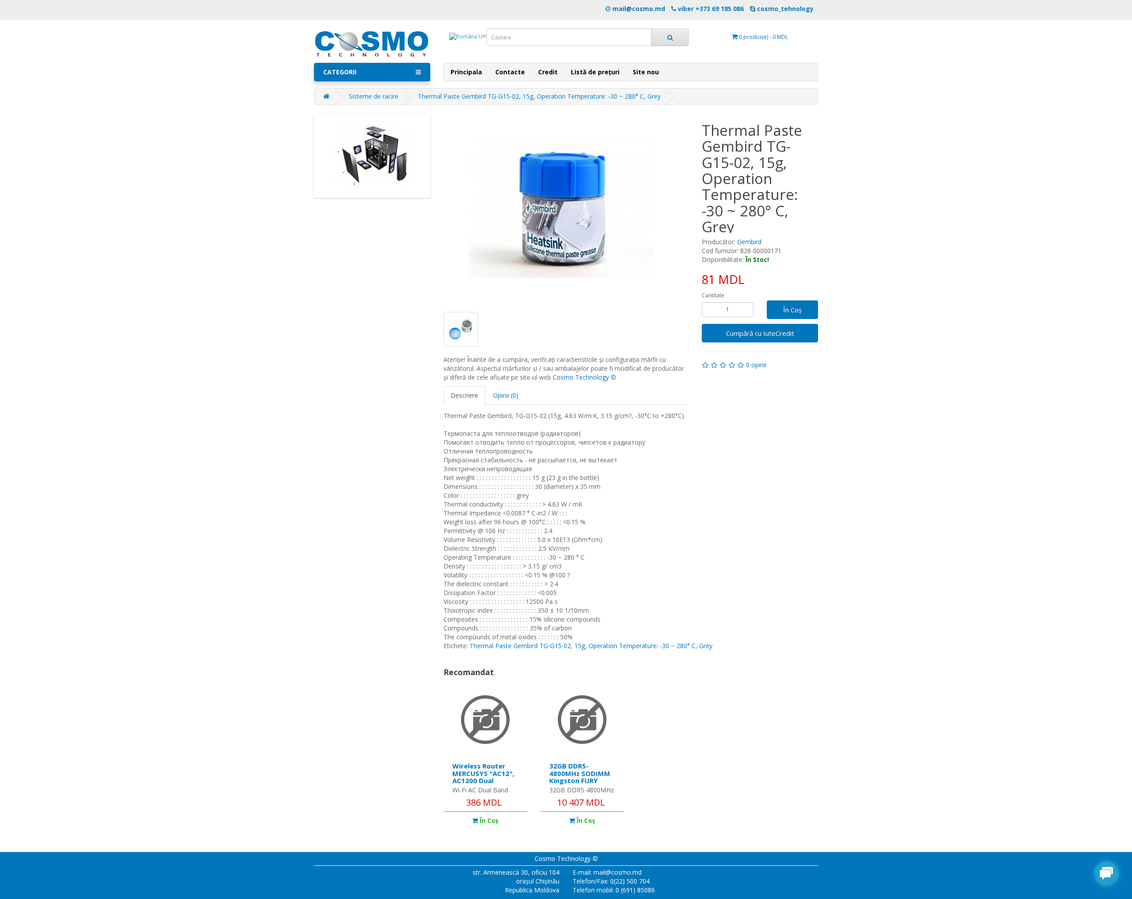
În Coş (792, 309)
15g (579, 646)
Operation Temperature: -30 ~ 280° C (642, 646)
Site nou (646, 72)
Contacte (510, 72)
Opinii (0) (505, 395)
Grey (705, 646)
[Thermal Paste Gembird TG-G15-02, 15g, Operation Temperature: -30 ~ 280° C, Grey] (561, 208)
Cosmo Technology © (584, 377)
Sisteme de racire (373, 96)
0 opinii (756, 365)
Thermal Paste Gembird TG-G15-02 (520, 646)
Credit (548, 72)
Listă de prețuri (595, 72)
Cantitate (713, 295)
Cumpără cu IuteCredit (760, 333)
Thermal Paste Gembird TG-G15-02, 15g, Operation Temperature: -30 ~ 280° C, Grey (539, 96)
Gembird (749, 242)
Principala (466, 72)
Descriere (464, 395)
